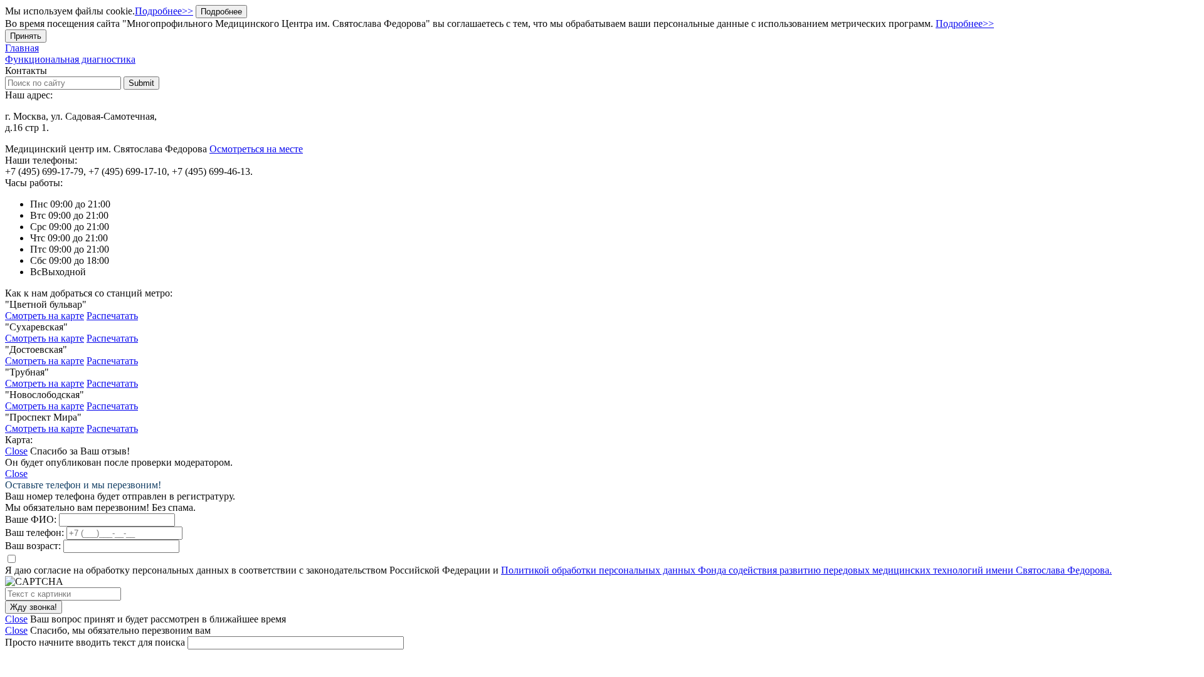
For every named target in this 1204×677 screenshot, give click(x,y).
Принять (25, 36)
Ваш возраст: (33, 545)
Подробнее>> (164, 11)
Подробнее (221, 11)
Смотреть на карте (44, 315)
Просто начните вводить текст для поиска (95, 642)
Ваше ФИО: (30, 519)
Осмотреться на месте (256, 149)
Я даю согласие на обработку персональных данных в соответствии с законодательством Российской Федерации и (558, 570)
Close (16, 451)
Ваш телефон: (34, 532)
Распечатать (112, 315)
